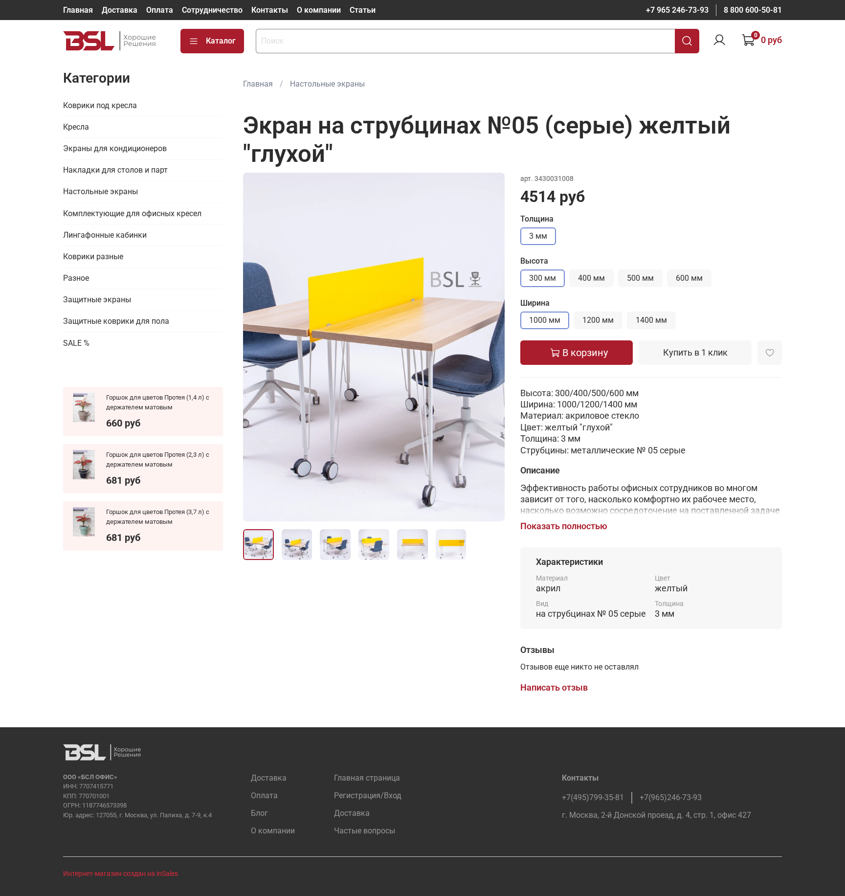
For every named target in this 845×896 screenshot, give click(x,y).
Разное (76, 278)
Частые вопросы (364, 830)
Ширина (535, 303)
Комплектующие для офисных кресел (132, 213)
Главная (78, 10)
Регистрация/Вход (367, 795)
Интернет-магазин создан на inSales (120, 874)
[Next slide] (489, 347)
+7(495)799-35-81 (593, 797)
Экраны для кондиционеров (115, 148)
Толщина (537, 219)
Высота (534, 261)
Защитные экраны (97, 299)
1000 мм (544, 320)
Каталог (221, 40)
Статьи (363, 10)
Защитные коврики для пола (116, 321)
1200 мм (598, 320)
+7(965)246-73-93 (671, 797)
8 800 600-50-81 (753, 10)
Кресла (76, 127)
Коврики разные (93, 256)
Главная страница (367, 778)
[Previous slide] (258, 347)
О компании (319, 10)
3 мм (538, 236)
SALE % (76, 343)
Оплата (159, 10)
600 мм (689, 278)
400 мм (591, 278)
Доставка (119, 10)
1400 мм (651, 320)
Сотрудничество (212, 10)
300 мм (542, 278)
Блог (259, 813)
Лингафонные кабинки (105, 235)
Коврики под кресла (100, 105)
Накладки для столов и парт (115, 170)
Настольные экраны (327, 84)
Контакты (269, 10)
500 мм (640, 278)
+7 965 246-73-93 (677, 10)
